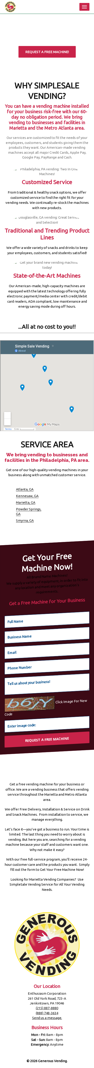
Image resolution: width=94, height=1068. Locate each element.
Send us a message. (47, 1018)
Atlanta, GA (25, 489)
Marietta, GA (25, 502)
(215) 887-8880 (47, 1008)
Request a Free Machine (47, 739)
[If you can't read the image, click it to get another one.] (30, 704)
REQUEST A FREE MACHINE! (47, 52)
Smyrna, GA (25, 520)
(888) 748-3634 (47, 1013)
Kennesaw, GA (27, 496)
